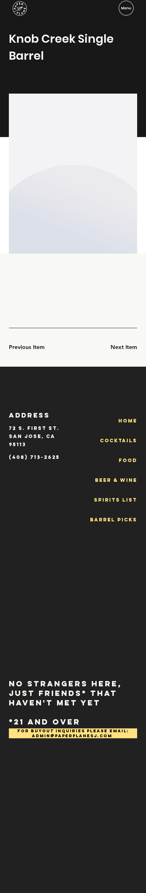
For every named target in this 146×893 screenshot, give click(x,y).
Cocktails (118, 441)
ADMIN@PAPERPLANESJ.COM (72, 735)
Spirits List (115, 500)
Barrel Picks (113, 520)
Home (127, 421)
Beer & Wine (116, 480)
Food (128, 460)
